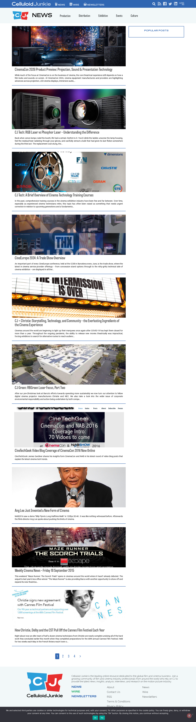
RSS (109, 696)
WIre (76, 4)
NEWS (42, 16)
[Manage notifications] (189, 715)
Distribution (84, 16)
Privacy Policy (115, 706)
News (61, 4)
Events (119, 16)
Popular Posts (156, 30)
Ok (95, 718)
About (110, 687)
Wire (75, 691)
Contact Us (113, 691)
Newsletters (95, 4)
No (102, 718)
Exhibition (103, 16)
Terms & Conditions (118, 701)
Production (65, 16)
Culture (134, 16)
